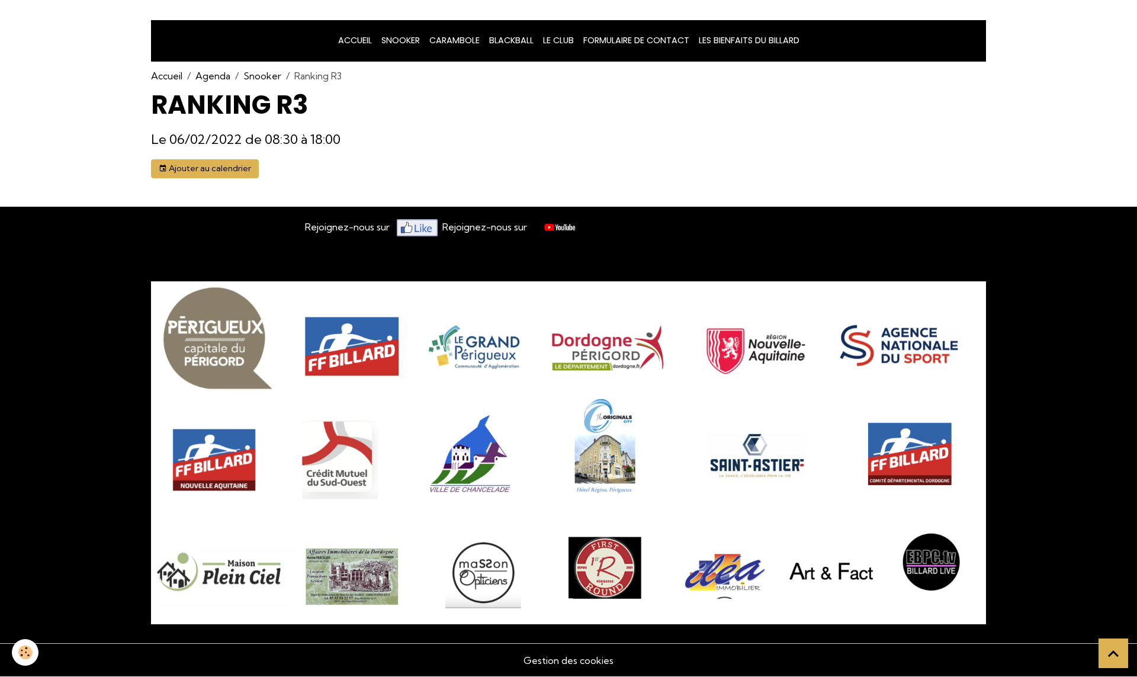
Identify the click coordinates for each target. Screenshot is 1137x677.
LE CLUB (558, 40)
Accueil (355, 40)
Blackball (511, 40)
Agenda (212, 76)
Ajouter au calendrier (209, 168)
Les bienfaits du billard (749, 40)
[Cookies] (25, 652)
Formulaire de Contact (636, 40)
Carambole (454, 40)
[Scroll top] (1113, 653)
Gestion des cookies (568, 660)
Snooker (262, 76)
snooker (400, 40)
